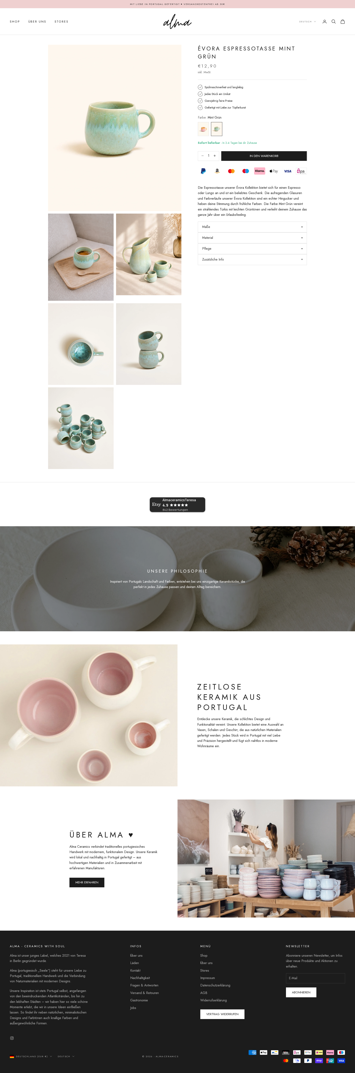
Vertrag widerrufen (222, 1014)
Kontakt (135, 970)
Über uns (136, 955)
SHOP (15, 21)
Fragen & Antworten (144, 985)
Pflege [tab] (206, 248)
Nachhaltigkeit (140, 978)
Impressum (207, 978)
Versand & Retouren (144, 993)
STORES (62, 21)
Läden (134, 963)
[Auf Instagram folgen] (12, 1038)
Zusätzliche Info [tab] (213, 259)
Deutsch (305, 21)
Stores (204, 970)
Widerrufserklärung (213, 1000)
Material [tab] (207, 237)
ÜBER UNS (37, 21)
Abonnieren (301, 992)
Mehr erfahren (86, 882)
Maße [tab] (206, 226)
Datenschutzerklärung (215, 985)
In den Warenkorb (264, 156)
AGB (203, 993)
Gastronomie (139, 1000)
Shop (203, 955)
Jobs (133, 1008)
